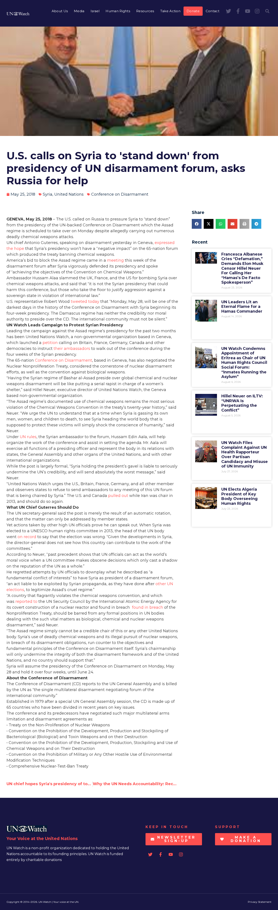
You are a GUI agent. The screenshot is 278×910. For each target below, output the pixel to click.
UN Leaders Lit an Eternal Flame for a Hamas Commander (241, 307)
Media (79, 11)
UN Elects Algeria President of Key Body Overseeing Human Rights (239, 496)
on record (27, 536)
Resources (145, 11)
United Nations (69, 194)
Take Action (170, 11)
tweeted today (85, 301)
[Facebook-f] (238, 11)
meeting (115, 260)
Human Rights (118, 11)
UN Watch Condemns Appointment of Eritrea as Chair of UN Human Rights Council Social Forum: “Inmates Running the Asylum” (244, 362)
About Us (60, 11)
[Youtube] (247, 11)
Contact (212, 11)
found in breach (147, 607)
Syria (47, 194)
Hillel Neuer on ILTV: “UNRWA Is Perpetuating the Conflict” (242, 403)
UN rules (28, 436)
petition (50, 342)
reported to (26, 601)
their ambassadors (72, 348)
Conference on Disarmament (119, 194)
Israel (95, 11)
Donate (193, 11)
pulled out (118, 495)
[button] (267, 11)
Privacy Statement (259, 901)
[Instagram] (257, 11)
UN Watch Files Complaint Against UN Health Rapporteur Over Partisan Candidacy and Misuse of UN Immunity (244, 454)
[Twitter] (228, 11)
